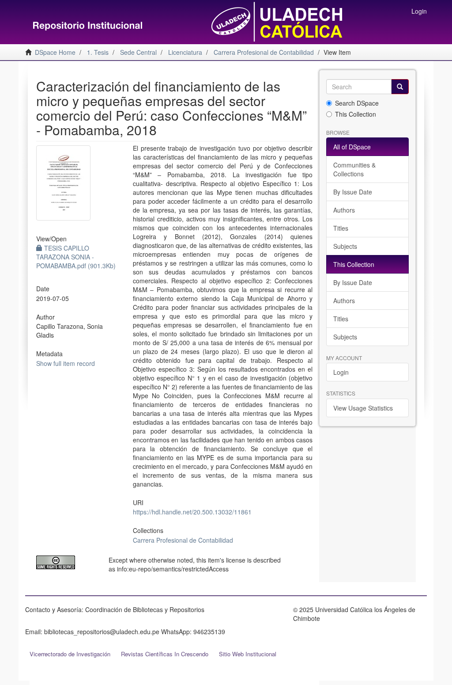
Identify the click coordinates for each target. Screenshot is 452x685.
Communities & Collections (354, 169)
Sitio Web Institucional (247, 654)
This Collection (355, 114)
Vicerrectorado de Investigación (70, 654)
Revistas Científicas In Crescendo (164, 654)
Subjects (345, 246)
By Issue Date (352, 191)
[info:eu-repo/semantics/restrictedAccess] (65, 562)
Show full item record (65, 363)
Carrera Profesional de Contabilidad (183, 540)
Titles (340, 228)
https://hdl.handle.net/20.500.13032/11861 (192, 511)
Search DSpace (357, 103)
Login (341, 372)
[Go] (400, 86)
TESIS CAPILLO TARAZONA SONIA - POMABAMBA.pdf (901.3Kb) (76, 257)
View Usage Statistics (363, 407)
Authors (344, 210)
